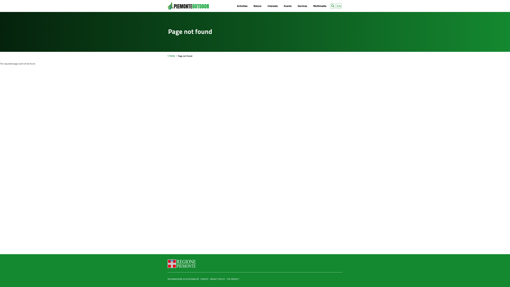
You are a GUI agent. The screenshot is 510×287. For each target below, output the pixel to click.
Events (288, 6)
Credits (204, 279)
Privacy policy (217, 279)
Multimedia (319, 6)
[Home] (188, 6)
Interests (273, 6)
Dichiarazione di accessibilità (183, 279)
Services (302, 6)
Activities (242, 6)
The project (233, 279)
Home (172, 55)
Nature (257, 6)
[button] (332, 6)
